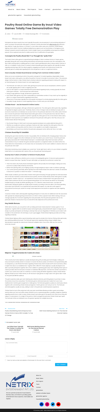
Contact (38, 387)
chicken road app (25, 302)
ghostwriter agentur (41, 396)
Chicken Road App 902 (31, 34)
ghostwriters (39, 390)
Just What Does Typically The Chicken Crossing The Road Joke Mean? (15, 328)
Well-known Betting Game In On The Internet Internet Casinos (36, 328)
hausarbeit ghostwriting (42, 399)
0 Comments (45, 34)
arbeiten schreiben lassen (43, 393)
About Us (38, 375)
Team (37, 384)
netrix (8, 34)
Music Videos (39, 378)
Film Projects (39, 381)
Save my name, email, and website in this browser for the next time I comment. (29, 360)
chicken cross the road (14, 302)
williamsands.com (54, 44)
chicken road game (35, 302)
